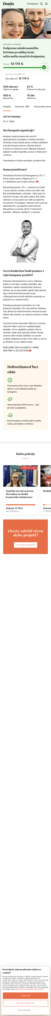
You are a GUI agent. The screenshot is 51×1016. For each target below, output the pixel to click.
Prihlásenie (32, 4)
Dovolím (25, 996)
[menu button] (46, 3)
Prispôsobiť (24, 1010)
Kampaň (7, 106)
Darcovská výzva (42, 106)
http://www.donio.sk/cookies (31, 989)
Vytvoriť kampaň (25, 545)
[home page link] (8, 4)
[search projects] (41, 3)
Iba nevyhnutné (26, 1003)
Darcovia (22, 106)
